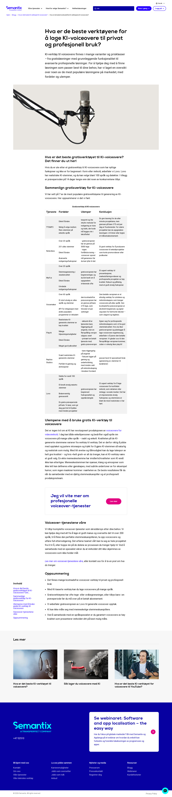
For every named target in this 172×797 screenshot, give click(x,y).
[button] (165, 791)
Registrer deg (95, 774)
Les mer (113, 501)
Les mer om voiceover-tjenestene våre (64, 561)
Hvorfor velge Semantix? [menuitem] (56, 8)
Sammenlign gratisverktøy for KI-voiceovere (22, 598)
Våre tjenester (19, 774)
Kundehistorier (134, 774)
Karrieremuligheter (60, 767)
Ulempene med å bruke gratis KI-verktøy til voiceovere (24, 606)
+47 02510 (18, 738)
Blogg (130, 767)
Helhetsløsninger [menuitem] (79, 8)
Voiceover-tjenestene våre (23, 613)
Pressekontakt (96, 771)
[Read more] (153, 732)
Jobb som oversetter (61, 771)
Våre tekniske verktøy (23, 778)
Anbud (54, 778)
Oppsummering (20, 617)
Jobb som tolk (57, 774)
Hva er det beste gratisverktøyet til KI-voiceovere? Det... (22, 590)
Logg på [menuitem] (158, 8)
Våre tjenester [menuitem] (34, 8)
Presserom (94, 767)
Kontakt (16, 767)
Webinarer (132, 771)
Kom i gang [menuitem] (143, 8)
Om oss (16, 771)
